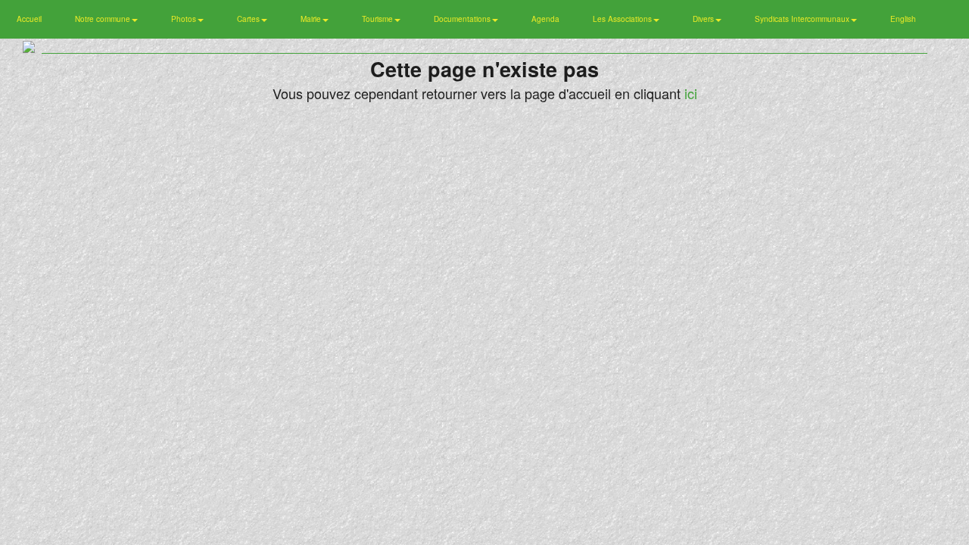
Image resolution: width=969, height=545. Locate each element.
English (903, 19)
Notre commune (103, 19)
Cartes (249, 19)
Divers (704, 19)
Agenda (545, 19)
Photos (184, 19)
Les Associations (623, 19)
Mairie (312, 19)
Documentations (463, 19)
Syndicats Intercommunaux (803, 19)
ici (690, 93)
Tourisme (378, 19)
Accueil (29, 19)
